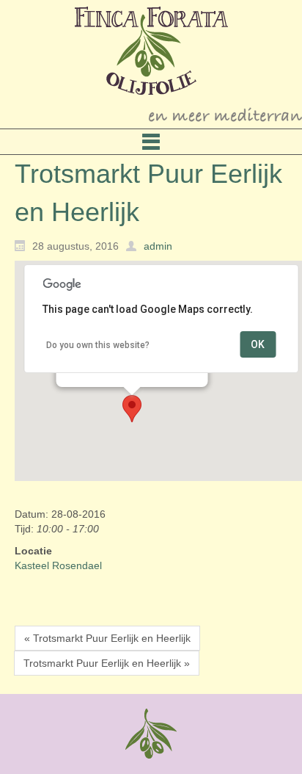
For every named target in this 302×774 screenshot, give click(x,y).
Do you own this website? (98, 345)
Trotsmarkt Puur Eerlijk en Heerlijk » (106, 663)
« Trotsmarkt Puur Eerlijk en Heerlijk (107, 638)
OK (258, 344)
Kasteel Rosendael (58, 565)
